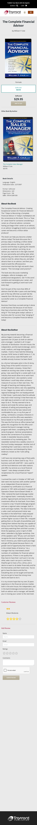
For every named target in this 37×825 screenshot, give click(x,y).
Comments (6, 658)
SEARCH (13, 6)
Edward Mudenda (12, 613)
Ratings (5, 649)
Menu (30, 12)
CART (23, 6)
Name (5, 633)
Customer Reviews (8, 602)
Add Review (5, 628)
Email (4, 641)
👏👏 (8, 609)
